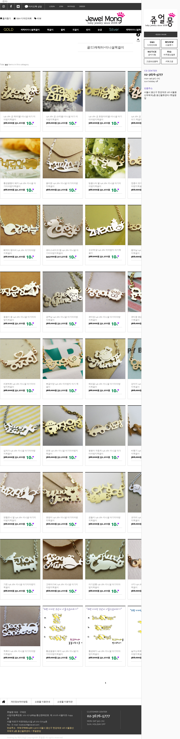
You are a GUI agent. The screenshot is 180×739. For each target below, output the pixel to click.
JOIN (61, 6)
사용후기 (169, 43)
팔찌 (63, 29)
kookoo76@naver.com (29, 725)
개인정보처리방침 (19, 702)
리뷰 (39, 18)
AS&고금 (169, 61)
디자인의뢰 (152, 43)
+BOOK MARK (160, 34)
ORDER (82, 6)
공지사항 (152, 53)
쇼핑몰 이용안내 (42, 702)
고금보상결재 (152, 61)
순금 (100, 29)
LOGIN (52, 6)
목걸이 (50, 29)
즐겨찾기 (6, 18)
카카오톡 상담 (35, 6)
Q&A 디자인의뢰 (24, 18)
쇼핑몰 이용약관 (65, 702)
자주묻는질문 (169, 53)
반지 (88, 29)
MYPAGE (71, 6)
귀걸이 (75, 29)
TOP (138, 41)
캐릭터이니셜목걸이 (30, 29)
